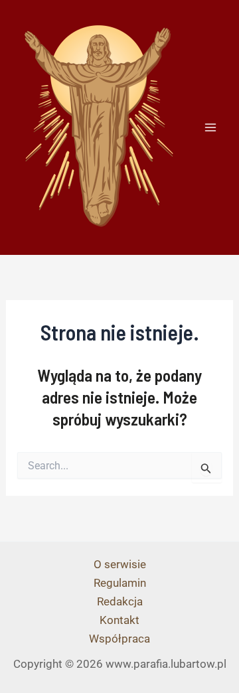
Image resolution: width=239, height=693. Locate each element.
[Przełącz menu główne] (211, 127)
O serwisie (120, 564)
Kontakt (119, 620)
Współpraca (119, 638)
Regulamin (120, 582)
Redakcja (120, 601)
